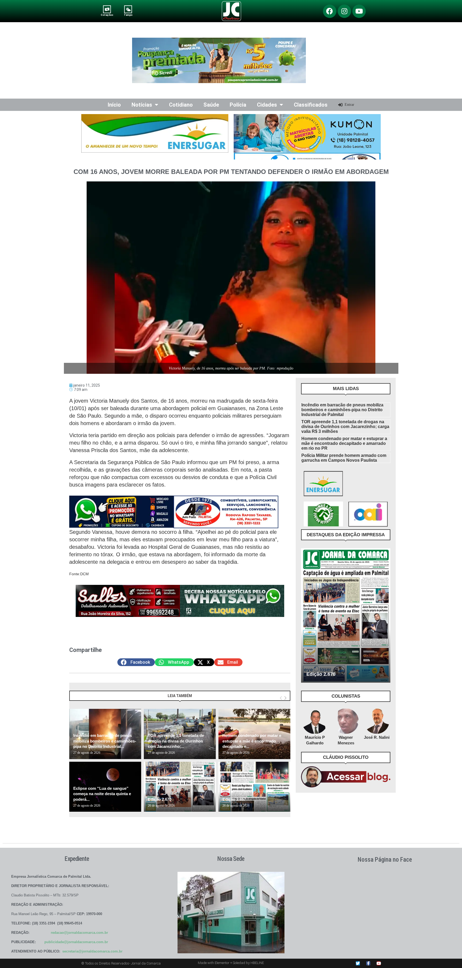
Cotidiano (181, 105)
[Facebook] (329, 11)
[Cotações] (107, 9)
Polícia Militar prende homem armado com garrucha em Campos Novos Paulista (343, 457)
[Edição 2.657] (254, 787)
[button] (136, 662)
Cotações (107, 14)
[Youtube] (359, 11)
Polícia (238, 105)
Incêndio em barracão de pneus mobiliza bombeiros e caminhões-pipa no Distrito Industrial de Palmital (342, 410)
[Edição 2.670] (180, 787)
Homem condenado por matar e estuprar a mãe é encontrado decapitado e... (251, 741)
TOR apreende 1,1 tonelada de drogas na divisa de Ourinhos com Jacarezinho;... (176, 741)
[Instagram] (344, 11)
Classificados (311, 105)
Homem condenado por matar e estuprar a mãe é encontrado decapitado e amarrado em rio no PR (344, 443)
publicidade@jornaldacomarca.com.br (76, 942)
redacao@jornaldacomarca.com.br (79, 933)
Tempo (128, 14)
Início (114, 105)
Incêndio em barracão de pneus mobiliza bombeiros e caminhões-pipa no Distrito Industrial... (104, 741)
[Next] (285, 698)
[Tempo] (128, 9)
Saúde (211, 105)
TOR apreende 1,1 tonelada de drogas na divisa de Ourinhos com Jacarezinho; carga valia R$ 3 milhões (345, 426)
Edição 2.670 (159, 799)
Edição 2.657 (234, 799)
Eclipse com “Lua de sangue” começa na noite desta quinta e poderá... (102, 794)
